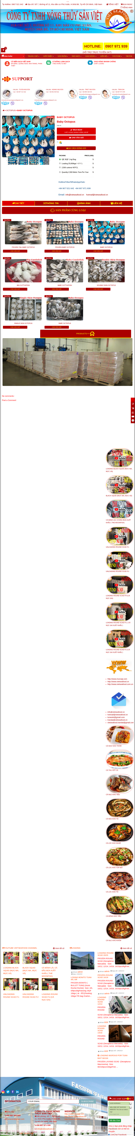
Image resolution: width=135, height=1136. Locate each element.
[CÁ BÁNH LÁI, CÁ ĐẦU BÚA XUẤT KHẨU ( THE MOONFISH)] (50, 958)
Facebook (113, 1129)
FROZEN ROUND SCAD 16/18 (105, 976)
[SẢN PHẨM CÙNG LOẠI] (53, 210)
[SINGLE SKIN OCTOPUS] (23, 306)
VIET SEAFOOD (26, 1133)
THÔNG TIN (52, 203)
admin (80, 972)
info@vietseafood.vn (75, 195)
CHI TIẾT (19, 203)
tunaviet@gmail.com (116, 717)
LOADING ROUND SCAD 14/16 (102, 1029)
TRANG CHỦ (33, 56)
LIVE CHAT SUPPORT (121, 1099)
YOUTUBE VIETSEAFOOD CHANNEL (20, 948)
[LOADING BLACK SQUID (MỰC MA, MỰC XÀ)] (11, 958)
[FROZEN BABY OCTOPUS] (65, 230)
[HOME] (92, 334)
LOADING (76, 948)
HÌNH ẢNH (84, 203)
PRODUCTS (81, 334)
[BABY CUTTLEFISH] (65, 268)
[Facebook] (13, 1091)
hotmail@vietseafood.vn (97, 195)
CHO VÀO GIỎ (78, 138)
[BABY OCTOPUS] (106, 230)
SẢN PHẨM (62, 56)
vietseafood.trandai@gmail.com (120, 723)
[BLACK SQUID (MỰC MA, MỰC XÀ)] (31, 958)
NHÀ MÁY (76, 56)
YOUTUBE (116, 56)
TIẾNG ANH (127, 7)
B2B (106, 1022)
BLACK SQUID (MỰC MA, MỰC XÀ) (30, 970)
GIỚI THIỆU (47, 56)
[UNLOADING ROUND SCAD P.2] (31, 984)
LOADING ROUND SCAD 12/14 (102, 1000)
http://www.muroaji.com (117, 679)
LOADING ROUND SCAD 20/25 (106, 954)
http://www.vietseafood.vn (118, 682)
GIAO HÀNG (90, 56)
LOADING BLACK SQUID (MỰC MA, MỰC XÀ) (11, 970)
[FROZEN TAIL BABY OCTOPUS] (23, 230)
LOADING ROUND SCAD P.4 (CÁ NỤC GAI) (50, 997)
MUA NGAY (127, 4)
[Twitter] (8, 1091)
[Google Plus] (17, 1091)
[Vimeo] (3, 1091)
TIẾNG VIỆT (113, 4)
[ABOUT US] (6, 78)
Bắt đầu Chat (115, 1121)
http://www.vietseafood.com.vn (120, 684)
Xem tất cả (59, 948)
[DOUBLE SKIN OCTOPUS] (106, 268)
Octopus (11, 110)
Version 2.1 (130, 1134)
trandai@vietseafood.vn (117, 720)
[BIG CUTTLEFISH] (23, 268)
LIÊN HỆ (103, 56)
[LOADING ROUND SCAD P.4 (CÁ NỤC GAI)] (50, 984)
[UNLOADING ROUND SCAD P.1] (11, 984)
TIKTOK (129, 56)
